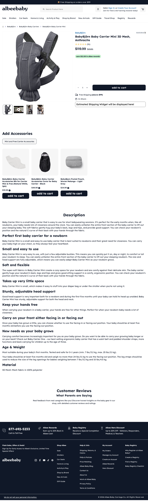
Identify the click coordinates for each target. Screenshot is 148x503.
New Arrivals (62, 477)
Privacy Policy (85, 484)
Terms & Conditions (87, 488)
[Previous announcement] (3, 2)
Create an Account (109, 459)
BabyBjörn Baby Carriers (29, 27)
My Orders (106, 451)
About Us (83, 475)
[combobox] (61, 9)
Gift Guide (61, 481)
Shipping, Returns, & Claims (88, 451)
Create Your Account (127, 8)
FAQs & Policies (86, 457)
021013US (140, 33)
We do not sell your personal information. (20, 497)
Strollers (60, 455)
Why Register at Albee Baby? (134, 451)
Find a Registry (131, 462)
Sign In (111, 8)
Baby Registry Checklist (134, 466)
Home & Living (63, 464)
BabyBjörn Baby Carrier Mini (54, 27)
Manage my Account (110, 455)
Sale (58, 451)
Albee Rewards (108, 464)
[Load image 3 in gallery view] (40, 109)
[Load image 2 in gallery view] (29, 109)
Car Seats (61, 459)
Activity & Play (62, 468)
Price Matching (85, 462)
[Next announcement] (144, 2)
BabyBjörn (11, 27)
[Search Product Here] (44, 9)
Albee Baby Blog (86, 466)
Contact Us (84, 470)
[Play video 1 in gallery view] (18, 109)
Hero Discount (108, 468)
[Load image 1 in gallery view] (8, 109)
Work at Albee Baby (88, 479)
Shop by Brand (63, 473)
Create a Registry (132, 457)
